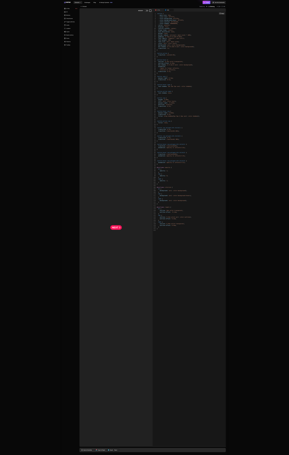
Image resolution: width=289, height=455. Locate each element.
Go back (84, 6)
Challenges (87, 2)
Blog (95, 2)
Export (111, 450)
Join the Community (220, 2)
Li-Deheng (212, 6)
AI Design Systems (105, 2)
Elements (77, 2)
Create (207, 2)
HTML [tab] (158, 10)
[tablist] (164, 10)
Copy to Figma (101, 450)
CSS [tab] (168, 10)
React (115, 450)
